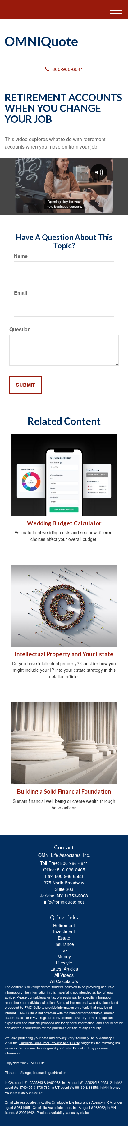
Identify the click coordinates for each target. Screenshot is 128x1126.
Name (21, 256)
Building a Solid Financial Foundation (64, 791)
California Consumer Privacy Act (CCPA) (49, 1042)
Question (20, 329)
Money (64, 956)
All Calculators (64, 981)
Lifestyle (64, 962)
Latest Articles (64, 969)
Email (20, 292)
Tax (64, 950)
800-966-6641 (67, 69)
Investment (64, 931)
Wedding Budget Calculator (64, 523)
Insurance (64, 944)
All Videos (64, 975)
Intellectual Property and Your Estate (64, 654)
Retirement (64, 925)
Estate (64, 938)
